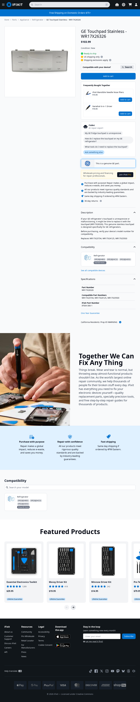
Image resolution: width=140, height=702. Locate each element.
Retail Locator (27, 640)
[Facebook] (96, 671)
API (5, 652)
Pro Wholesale (27, 636)
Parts (14, 19)
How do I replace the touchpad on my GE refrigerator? (103, 140)
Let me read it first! (94, 641)
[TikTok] (90, 671)
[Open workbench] (117, 4)
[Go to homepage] (16, 4)
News (23, 656)
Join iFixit (125, 174)
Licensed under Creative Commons (77, 694)
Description (87, 212)
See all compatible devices (93, 270)
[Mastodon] (118, 671)
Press (23, 652)
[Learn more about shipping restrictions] (102, 57)
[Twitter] (101, 671)
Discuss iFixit (10, 643)
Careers (7, 647)
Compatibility (88, 247)
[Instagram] (107, 671)
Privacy (41, 636)
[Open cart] (130, 4)
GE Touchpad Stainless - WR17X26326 (63, 19)
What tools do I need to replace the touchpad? (106, 146)
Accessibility (43, 632)
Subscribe (128, 636)
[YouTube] (112, 671)
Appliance (24, 19)
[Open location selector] (123, 4)
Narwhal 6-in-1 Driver (102, 106)
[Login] (136, 4)
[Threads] (128, 671)
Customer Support (8, 637)
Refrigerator (37, 19)
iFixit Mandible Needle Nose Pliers (108, 92)
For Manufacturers (28, 646)
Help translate (10, 671)
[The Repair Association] (134, 671)
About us (8, 632)
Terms (41, 640)
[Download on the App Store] (62, 636)
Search (128, 67)
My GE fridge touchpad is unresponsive (103, 133)
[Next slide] (73, 607)
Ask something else (94, 152)
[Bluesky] (123, 671)
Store (6, 19)
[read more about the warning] (120, 322)
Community (26, 632)
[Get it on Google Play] (62, 645)
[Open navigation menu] (3, 4)
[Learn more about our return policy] (101, 201)
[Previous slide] (66, 607)
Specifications (88, 279)
